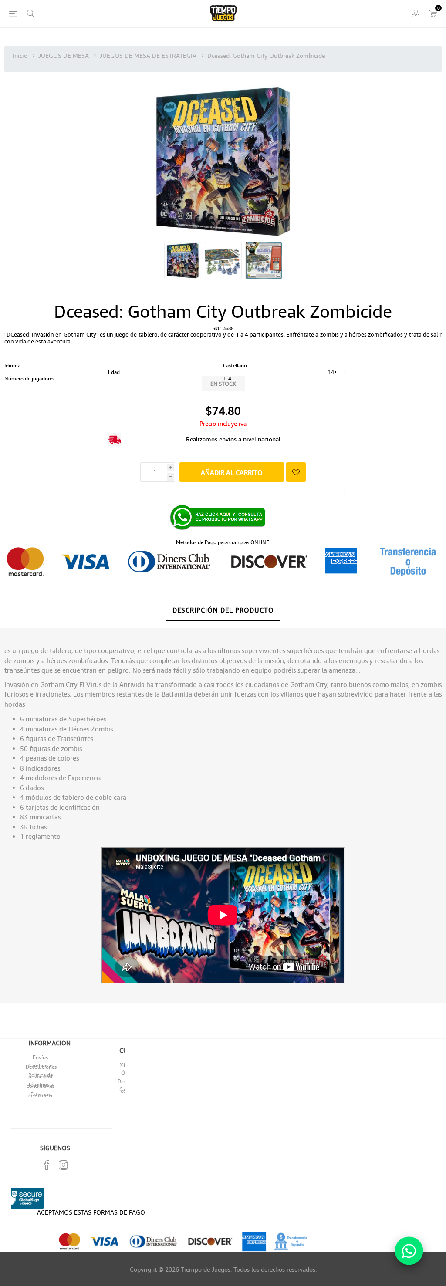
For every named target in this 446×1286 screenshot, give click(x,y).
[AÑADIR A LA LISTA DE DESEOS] (296, 472)
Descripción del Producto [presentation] (223, 610)
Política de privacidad (40, 1076)
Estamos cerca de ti (40, 1095)
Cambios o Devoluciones (41, 1066)
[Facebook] (47, 1165)
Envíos (40, 1057)
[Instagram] (64, 1165)
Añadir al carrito (232, 472)
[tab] (223, 610)
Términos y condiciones (40, 1085)
